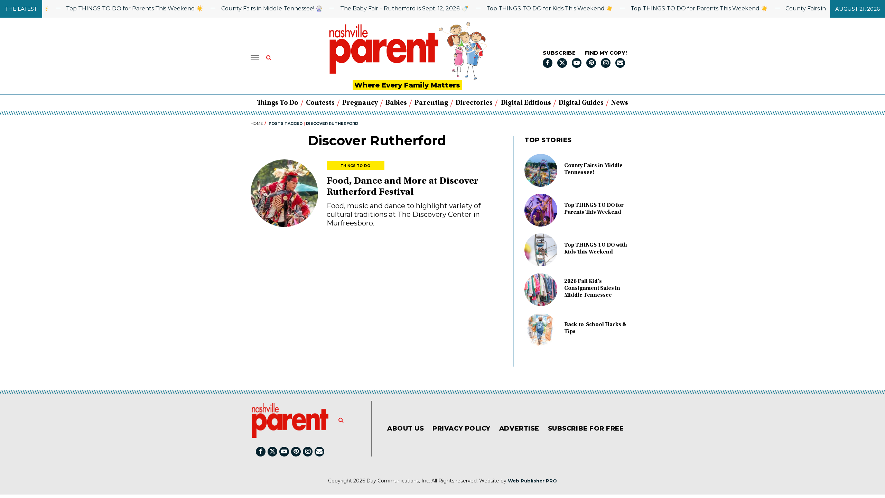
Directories (474, 103)
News (619, 103)
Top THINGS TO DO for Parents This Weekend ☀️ (124, 8)
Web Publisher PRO (532, 480)
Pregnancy (360, 103)
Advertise (519, 428)
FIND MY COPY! (606, 52)
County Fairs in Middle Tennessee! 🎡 (261, 8)
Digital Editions (526, 103)
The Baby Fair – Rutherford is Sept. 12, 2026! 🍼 (393, 8)
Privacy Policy (461, 428)
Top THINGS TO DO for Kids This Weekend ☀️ (539, 8)
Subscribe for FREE (586, 428)
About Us (405, 428)
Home (257, 123)
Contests (320, 103)
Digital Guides (581, 103)
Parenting (431, 103)
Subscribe (559, 52)
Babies (396, 103)
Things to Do (277, 103)
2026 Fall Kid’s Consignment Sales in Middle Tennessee (592, 288)
